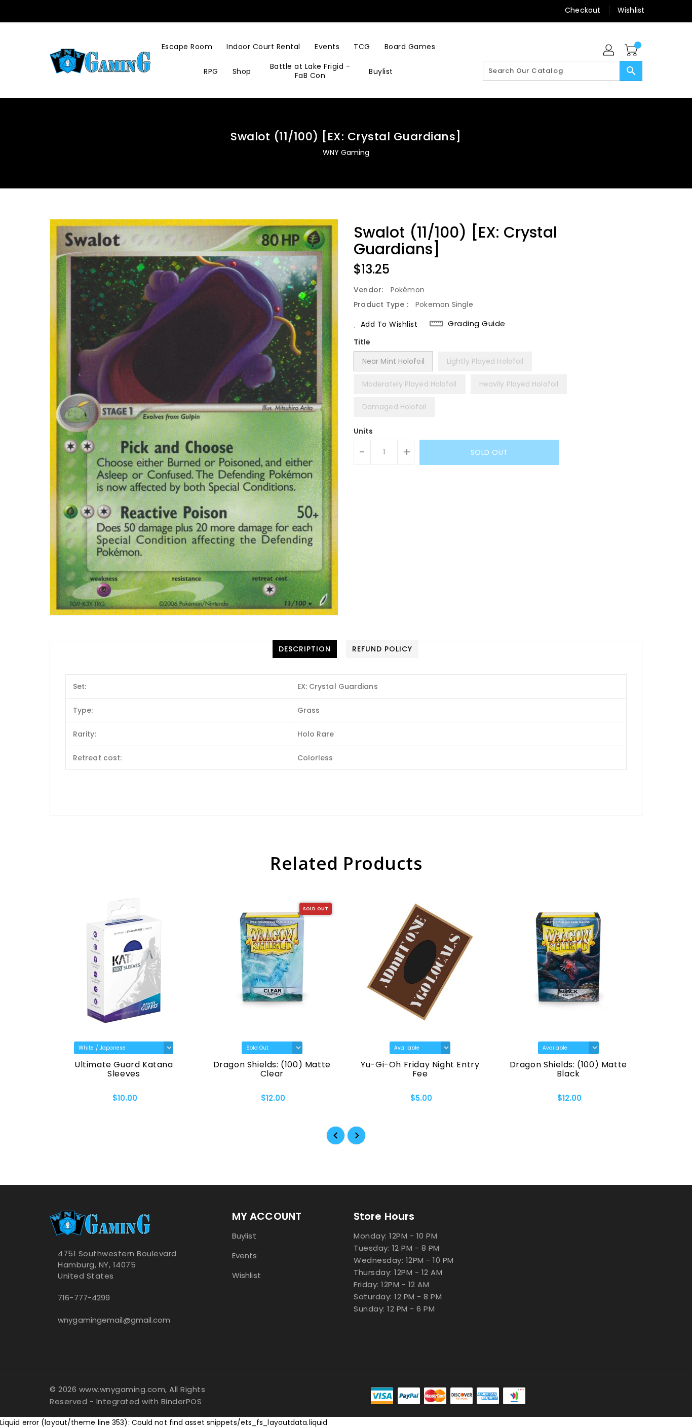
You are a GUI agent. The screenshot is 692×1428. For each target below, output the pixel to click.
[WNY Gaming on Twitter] (54, 10)
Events (244, 1255)
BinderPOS (181, 1401)
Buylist (244, 1235)
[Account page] (609, 51)
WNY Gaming (346, 152)
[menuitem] (187, 46)
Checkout (582, 10)
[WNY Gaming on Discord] (74, 10)
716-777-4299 (84, 1297)
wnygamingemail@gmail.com (114, 1320)
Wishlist (631, 10)
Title (362, 342)
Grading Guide (477, 324)
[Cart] (632, 51)
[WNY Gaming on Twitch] (93, 10)
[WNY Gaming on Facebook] (35, 10)
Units (363, 431)
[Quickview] (66, 1101)
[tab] (305, 649)
